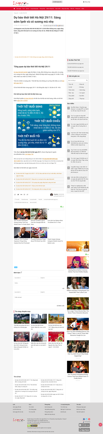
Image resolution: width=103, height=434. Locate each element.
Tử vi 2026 (31, 407)
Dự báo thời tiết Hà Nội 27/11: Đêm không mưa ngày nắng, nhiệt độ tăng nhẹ (34, 57)
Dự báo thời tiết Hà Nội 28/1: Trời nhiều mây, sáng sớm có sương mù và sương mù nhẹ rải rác (26, 391)
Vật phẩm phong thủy (50, 409)
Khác (83, 8)
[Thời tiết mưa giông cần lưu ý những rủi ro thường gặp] (22, 319)
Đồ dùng (81, 87)
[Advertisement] (36, 43)
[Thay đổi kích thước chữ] (41, 25)
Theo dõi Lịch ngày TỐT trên (49, 25)
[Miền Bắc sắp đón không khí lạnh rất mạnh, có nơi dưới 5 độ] (39, 337)
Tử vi (23, 8)
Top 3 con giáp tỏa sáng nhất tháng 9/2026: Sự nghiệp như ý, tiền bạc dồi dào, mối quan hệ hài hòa (79, 117)
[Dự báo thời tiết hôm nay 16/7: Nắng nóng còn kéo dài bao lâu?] (56, 319)
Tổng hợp (81, 98)
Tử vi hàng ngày (32, 409)
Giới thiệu (29, 431)
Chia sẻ (86, 249)
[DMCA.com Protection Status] (32, 426)
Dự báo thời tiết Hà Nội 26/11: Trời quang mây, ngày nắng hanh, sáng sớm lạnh (36, 182)
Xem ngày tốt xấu (17, 407)
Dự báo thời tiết (33, 199)
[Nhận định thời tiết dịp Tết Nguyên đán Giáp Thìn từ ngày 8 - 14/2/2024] (56, 337)
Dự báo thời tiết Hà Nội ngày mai (51, 199)
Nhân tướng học (50, 8)
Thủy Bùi (56, 194)
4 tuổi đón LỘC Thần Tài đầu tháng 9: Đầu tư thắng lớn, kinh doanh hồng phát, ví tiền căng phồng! (79, 134)
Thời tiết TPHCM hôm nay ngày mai (75, 70)
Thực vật (71, 84)
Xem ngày (18, 8)
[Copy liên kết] (27, 194)
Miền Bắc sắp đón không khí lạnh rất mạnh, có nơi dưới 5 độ (38, 345)
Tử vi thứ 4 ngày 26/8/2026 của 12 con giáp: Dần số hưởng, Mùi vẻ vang (79, 126)
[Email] (24, 194)
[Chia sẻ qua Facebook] (15, 194)
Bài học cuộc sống (81, 409)
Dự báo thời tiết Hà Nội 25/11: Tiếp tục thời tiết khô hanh (30, 185)
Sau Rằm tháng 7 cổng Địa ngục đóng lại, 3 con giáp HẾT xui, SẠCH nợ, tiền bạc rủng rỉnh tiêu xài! (79, 109)
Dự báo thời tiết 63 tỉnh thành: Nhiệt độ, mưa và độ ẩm (38, 327)
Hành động (82, 90)
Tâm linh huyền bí (81, 411)
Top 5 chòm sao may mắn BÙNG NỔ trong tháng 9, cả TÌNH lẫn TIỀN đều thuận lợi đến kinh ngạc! (79, 151)
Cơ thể (70, 87)
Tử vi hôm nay (64, 407)
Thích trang (72, 249)
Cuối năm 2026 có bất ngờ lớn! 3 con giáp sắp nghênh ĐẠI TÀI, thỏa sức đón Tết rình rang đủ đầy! (79, 179)
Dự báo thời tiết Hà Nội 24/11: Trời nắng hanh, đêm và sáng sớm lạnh (33, 189)
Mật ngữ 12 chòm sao (66, 409)
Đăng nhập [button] (87, 2)
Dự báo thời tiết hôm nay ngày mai (75, 63)
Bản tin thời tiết (33, 202)
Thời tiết (40, 199)
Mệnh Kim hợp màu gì (50, 414)
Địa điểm (81, 95)
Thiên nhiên (71, 90)
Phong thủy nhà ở (49, 411)
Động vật (81, 84)
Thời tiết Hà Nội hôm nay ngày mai (75, 67)
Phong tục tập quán (81, 407)
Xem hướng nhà (48, 407)
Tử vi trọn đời (32, 411)
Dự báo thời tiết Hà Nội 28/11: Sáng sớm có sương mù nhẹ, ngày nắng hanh (35, 179)
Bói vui (27, 8)
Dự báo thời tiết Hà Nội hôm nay (21, 202)
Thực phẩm (71, 95)
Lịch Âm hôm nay (17, 409)
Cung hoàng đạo (34, 8)
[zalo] (21, 194)
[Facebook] (83, 419)
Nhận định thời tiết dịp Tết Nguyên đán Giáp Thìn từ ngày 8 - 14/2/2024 (55, 345)
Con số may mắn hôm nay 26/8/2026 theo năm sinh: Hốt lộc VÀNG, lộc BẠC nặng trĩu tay (79, 143)
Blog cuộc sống (65, 8)
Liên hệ (52, 431)
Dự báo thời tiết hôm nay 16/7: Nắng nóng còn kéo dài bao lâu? (56, 327)
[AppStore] (84, 431)
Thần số (72, 8)
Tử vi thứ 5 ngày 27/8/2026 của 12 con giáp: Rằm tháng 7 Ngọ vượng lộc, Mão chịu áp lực (79, 160)
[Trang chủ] (14, 8)
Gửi (63, 288)
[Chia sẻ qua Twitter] (18, 194)
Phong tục (77, 8)
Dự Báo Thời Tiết (23, 13)
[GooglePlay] (84, 426)
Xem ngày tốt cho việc (18, 411)
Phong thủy (42, 8)
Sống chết (71, 98)
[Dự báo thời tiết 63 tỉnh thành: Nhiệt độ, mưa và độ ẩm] (39, 319)
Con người (82, 93)
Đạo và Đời (57, 8)
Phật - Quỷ (71, 93)
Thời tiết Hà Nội (24, 199)
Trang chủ (16, 13)
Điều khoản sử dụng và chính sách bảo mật (41, 431)
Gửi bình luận (60, 305)
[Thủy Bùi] (51, 194)
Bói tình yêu (63, 411)
